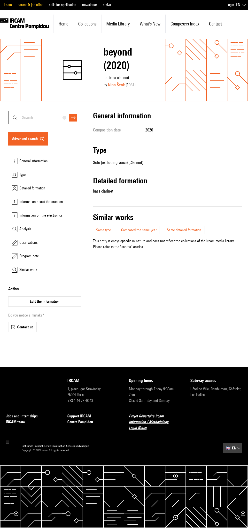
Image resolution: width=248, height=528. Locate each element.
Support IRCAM (79, 416)
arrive (107, 4)
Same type (103, 230)
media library (118, 23)
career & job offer (30, 4)
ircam (8, 4)
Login (230, 4)
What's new (150, 23)
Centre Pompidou (80, 422)
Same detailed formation (184, 230)
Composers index (184, 23)
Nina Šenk (116, 84)
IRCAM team (15, 422)
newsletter (89, 4)
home (63, 23)
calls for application (62, 4)
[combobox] (44, 117)
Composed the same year (139, 230)
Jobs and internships (22, 416)
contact (215, 23)
